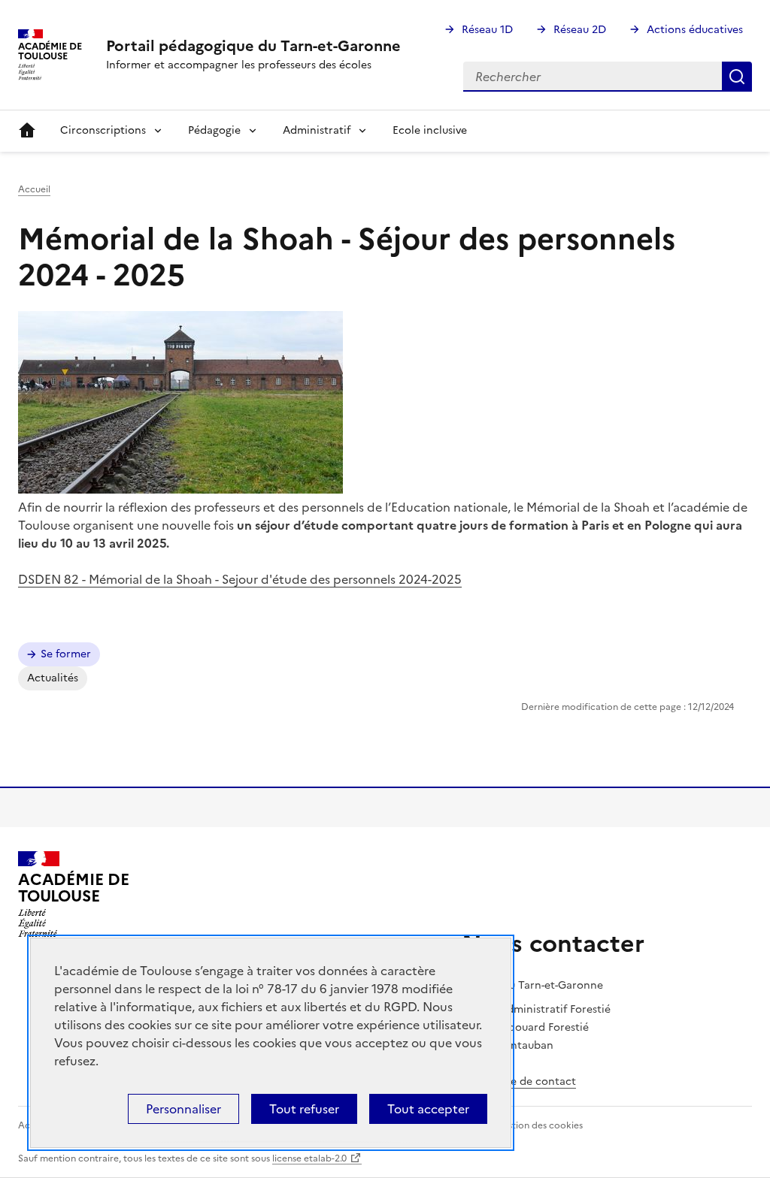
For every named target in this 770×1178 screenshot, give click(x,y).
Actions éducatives (695, 30)
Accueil (27, 131)
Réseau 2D (579, 30)
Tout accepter (428, 1109)
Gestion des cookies (539, 1125)
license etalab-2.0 (309, 1158)
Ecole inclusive (430, 130)
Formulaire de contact (519, 1081)
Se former (66, 654)
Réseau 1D (487, 30)
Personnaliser (183, 1109)
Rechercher (737, 77)
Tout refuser (304, 1109)
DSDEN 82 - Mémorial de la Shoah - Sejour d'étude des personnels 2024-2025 (240, 579)
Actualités (52, 678)
